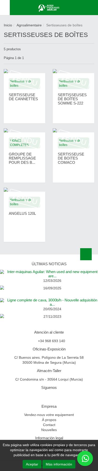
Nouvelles (49, 430)
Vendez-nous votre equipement (49, 415)
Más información (59, 464)
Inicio (8, 25)
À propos (49, 420)
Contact (49, 425)
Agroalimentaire (29, 25)
